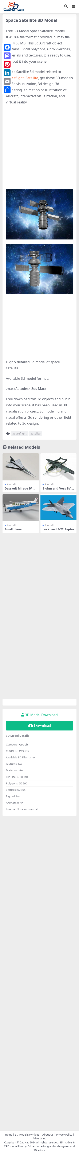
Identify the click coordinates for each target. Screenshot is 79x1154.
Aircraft (11, 484)
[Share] (7, 89)
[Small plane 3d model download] (21, 507)
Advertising (40, 1138)
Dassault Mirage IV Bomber (20, 490)
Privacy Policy (64, 1134)
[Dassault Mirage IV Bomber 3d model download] (21, 466)
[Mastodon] (7, 56)
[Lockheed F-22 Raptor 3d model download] (58, 507)
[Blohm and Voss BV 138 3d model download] (58, 466)
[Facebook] (7, 47)
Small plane (13, 529)
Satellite (31, 78)
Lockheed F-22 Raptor (58, 529)
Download (42, 725)
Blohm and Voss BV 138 (58, 490)
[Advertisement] (39, 149)
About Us (48, 1134)
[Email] (7, 81)
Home (8, 1134)
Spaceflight (15, 78)
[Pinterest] (7, 64)
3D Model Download (27, 1134)
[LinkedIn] (7, 73)
